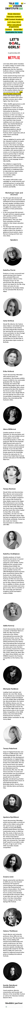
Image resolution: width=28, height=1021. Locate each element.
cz (22, 3)
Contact (9, 29)
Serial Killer (18, 29)
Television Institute (14, 17)
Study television (14, 14)
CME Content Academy (14, 19)
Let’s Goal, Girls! (14, 22)
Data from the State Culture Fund (12, 92)
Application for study (14, 32)
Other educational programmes (14, 26)
